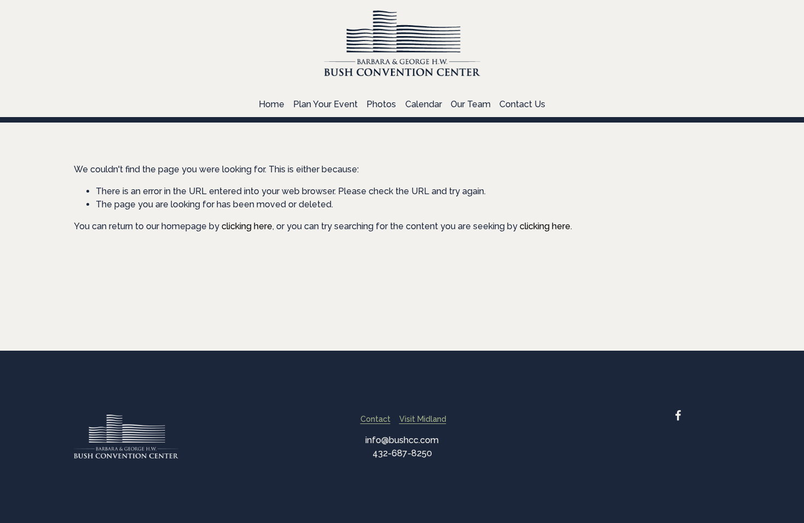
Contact (375, 419)
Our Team (471, 104)
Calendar (423, 104)
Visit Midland (422, 419)
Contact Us (522, 104)
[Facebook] (678, 415)
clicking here (247, 226)
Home (271, 104)
